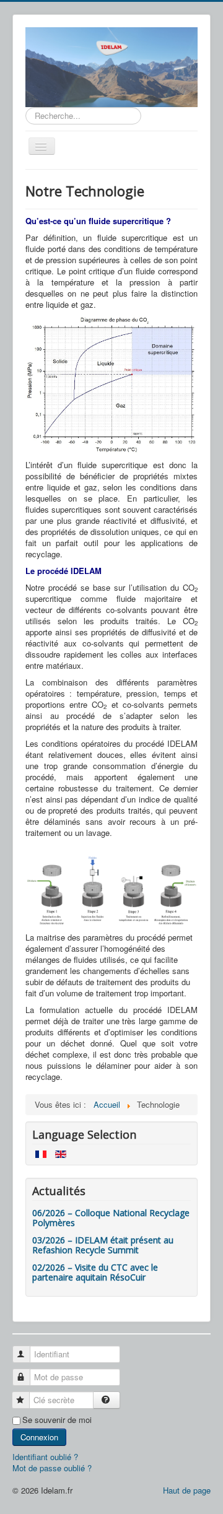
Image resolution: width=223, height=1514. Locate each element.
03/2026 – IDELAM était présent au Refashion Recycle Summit (102, 1245)
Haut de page (187, 1490)
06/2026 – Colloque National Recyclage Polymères (111, 1218)
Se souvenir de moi (57, 1419)
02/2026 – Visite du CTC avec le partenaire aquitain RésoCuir (95, 1272)
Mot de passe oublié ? (52, 1468)
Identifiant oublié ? (45, 1457)
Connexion (39, 1437)
